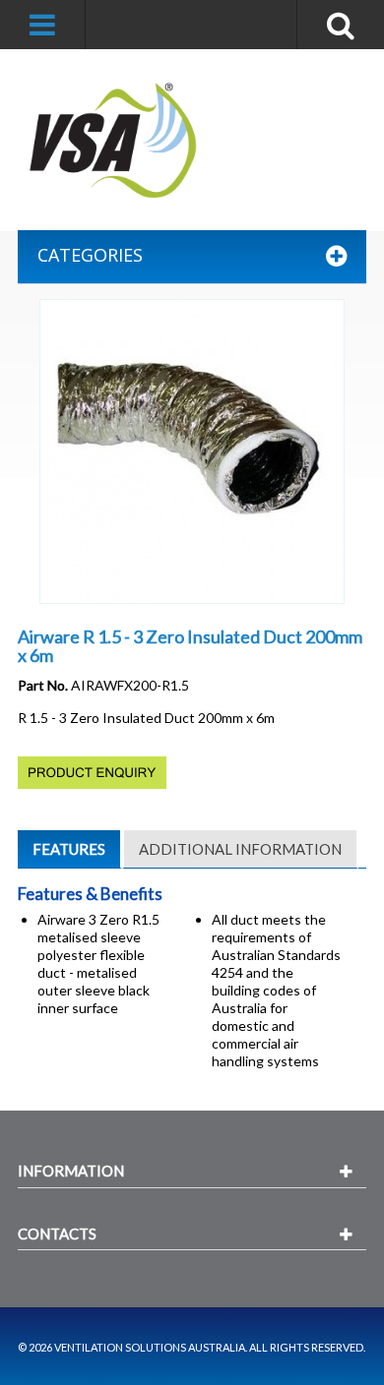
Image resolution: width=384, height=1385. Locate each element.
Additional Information (240, 849)
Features (68, 849)
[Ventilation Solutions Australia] (114, 140)
